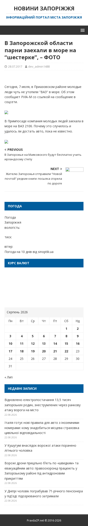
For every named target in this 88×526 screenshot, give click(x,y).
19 (33, 351)
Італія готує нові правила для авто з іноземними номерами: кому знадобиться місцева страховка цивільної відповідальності (42, 427)
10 (10, 343)
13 (44, 343)
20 (44, 351)
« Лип (9, 377)
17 (10, 351)
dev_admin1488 (39, 66)
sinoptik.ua (45, 252)
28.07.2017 (15, 66)
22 (66, 351)
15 (66, 343)
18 (21, 351)
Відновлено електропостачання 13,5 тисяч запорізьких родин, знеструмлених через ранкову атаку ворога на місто (43, 405)
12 (33, 343)
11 (21, 343)
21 (55, 351)
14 (55, 343)
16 (77, 343)
